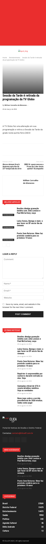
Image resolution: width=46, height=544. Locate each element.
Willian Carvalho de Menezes (16, 105)
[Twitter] (11, 150)
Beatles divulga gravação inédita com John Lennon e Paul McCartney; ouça (28, 210)
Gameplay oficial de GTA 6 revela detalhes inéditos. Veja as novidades (28, 388)
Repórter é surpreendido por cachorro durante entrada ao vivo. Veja (30, 375)
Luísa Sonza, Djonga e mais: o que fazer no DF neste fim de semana (30, 223)
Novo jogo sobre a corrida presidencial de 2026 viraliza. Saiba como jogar (30, 400)
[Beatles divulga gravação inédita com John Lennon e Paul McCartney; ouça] (9, 211)
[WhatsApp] (22, 150)
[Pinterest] (16, 150)
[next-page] (8, 245)
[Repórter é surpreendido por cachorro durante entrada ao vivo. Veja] (9, 377)
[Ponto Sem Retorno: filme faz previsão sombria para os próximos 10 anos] (9, 236)
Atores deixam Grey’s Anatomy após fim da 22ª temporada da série (12, 166)
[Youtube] (23, 439)
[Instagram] (11, 439)
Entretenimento (14, 58)
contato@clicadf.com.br (22, 433)
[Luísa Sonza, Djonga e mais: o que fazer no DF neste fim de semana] (9, 224)
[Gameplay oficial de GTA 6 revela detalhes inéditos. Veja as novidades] (9, 389)
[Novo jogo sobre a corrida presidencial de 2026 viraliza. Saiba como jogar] (9, 401)
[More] (28, 150)
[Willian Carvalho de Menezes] (12, 185)
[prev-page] (4, 245)
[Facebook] (5, 150)
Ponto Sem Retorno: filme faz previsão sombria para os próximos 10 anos (30, 235)
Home (5, 58)
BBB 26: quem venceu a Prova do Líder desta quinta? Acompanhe (33, 166)
